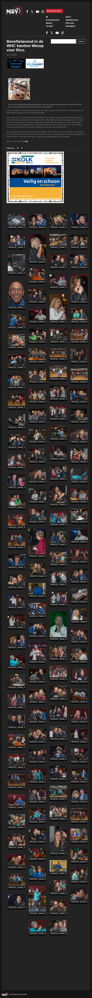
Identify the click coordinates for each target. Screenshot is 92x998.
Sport (68, 17)
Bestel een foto (54, 11)
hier (26, 141)
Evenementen (52, 20)
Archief (49, 26)
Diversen (70, 23)
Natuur (49, 23)
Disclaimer (70, 26)
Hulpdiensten (72, 20)
